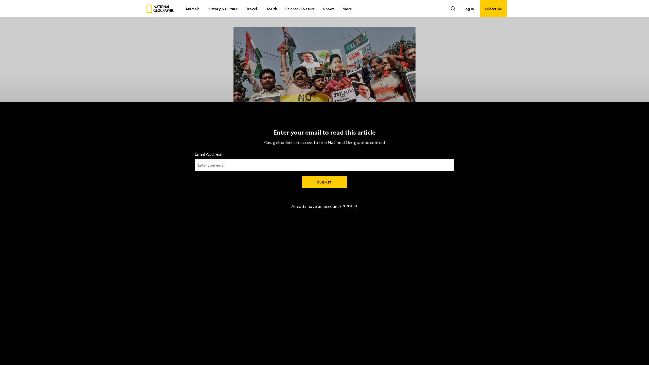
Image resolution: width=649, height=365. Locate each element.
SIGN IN (350, 206)
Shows (328, 8)
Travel (251, 8)
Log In (468, 8)
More (347, 8)
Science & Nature (300, 8)
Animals (192, 8)
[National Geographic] (160, 9)
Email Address (208, 154)
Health (271, 8)
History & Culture (223, 8)
